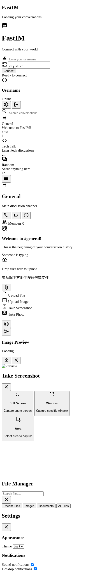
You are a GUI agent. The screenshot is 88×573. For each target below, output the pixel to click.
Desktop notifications (17, 569)
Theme (7, 546)
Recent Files (12, 506)
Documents (46, 506)
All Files (63, 506)
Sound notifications (15, 564)
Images (29, 506)
